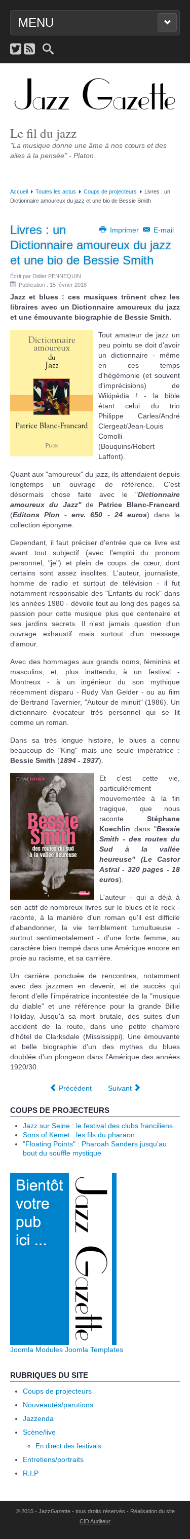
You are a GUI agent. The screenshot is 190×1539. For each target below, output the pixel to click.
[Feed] (29, 49)
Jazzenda (38, 1418)
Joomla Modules (36, 1349)
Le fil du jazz (43, 133)
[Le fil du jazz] (95, 94)
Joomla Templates (94, 1349)
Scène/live (39, 1432)
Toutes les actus (55, 191)
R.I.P (31, 1473)
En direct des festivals (68, 1446)
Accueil (19, 191)
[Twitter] (15, 49)
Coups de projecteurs (110, 191)
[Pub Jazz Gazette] (63, 1258)
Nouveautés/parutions (58, 1405)
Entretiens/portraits (53, 1459)
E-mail (162, 230)
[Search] (48, 49)
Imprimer (124, 230)
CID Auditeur (95, 1521)
